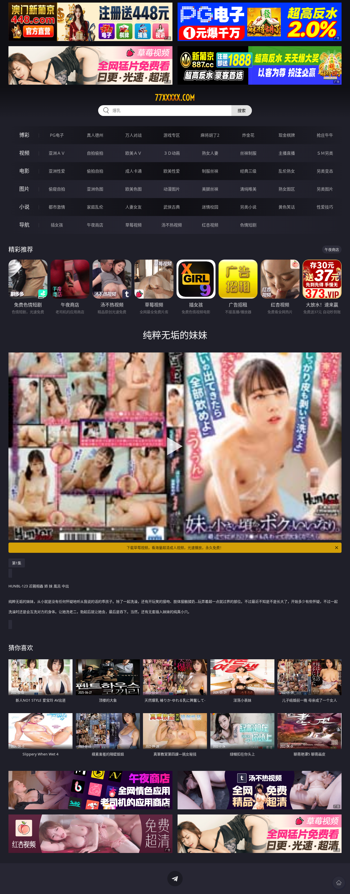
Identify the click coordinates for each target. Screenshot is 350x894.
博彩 (24, 135)
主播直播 (287, 153)
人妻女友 (133, 207)
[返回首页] (339, 883)
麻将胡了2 (210, 135)
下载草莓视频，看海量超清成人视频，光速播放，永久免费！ (175, 547)
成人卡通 (133, 171)
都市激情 (57, 207)
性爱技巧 (325, 207)
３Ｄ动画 (171, 153)
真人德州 (95, 135)
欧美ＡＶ (133, 153)
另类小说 (248, 207)
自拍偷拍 (95, 153)
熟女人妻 (210, 153)
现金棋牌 (287, 135)
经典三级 (248, 171)
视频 (24, 153)
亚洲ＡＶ (57, 153)
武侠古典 (171, 207)
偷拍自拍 (95, 171)
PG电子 (57, 135)
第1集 (16, 563)
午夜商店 (95, 225)
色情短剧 (248, 225)
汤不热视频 (171, 225)
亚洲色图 (95, 189)
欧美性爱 (171, 171)
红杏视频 (210, 225)
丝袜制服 (248, 153)
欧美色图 (133, 189)
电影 (24, 171)
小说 (24, 206)
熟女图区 (287, 189)
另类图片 (325, 189)
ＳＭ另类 (325, 153)
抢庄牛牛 (325, 135)
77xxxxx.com (175, 97)
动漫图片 (171, 189)
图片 (24, 188)
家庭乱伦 (95, 207)
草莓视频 (133, 225)
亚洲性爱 (57, 171)
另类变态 (325, 171)
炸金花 (248, 135)
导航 (24, 224)
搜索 (242, 110)
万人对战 (133, 135)
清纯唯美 (248, 189)
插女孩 (57, 225)
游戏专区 (171, 135)
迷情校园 (210, 207)
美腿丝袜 (210, 189)
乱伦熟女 (287, 171)
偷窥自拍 (57, 189)
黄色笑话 (287, 207)
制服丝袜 (210, 171)
